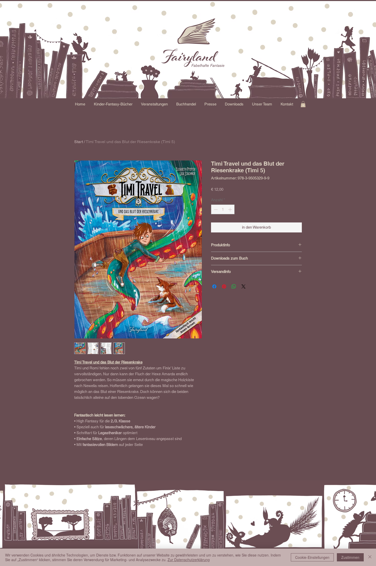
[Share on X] (243, 286)
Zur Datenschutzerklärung (189, 559)
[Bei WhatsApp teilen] (234, 286)
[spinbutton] (223, 209)
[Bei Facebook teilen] (214, 286)
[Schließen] (370, 557)
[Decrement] (215, 209)
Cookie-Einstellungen (312, 557)
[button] (113, 104)
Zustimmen (350, 557)
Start (78, 141)
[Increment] (230, 209)
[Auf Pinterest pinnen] (224, 286)
